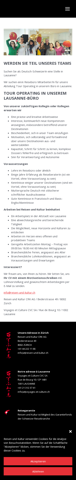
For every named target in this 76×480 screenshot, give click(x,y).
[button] (70, 431)
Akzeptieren (38, 461)
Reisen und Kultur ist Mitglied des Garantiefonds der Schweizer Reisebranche (45, 414)
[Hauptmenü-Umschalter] (67, 9)
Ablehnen (38, 471)
